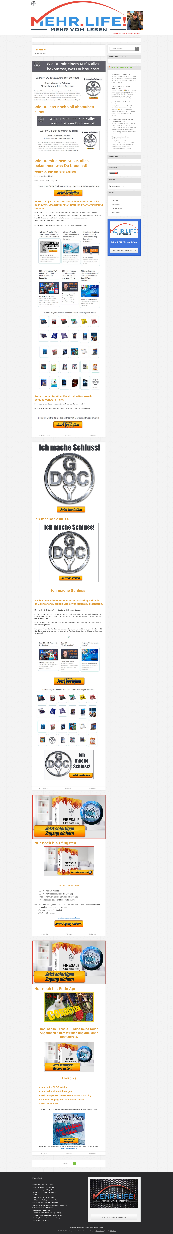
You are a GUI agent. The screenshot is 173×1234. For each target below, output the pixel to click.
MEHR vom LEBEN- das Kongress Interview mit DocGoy (50, 1205)
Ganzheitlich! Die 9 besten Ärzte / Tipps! (45, 1192)
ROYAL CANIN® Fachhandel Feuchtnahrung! (121, 87)
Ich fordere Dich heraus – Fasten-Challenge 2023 (47, 1202)
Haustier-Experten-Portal (121, 67)
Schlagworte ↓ (93, 435)
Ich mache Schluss (51, 519)
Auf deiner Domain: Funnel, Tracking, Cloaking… (47, 1213)
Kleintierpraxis (129, 33)
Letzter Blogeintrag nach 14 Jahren (43, 1185)
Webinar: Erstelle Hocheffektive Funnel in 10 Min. (47, 1215)
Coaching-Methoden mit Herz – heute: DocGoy (46, 1218)
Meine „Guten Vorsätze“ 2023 (41, 1210)
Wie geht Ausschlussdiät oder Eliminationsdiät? (120, 138)
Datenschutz (80, 1227)
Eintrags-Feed (116, 204)
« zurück (65, 1164)
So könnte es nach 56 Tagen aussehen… (44, 1195)
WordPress (113, 1231)
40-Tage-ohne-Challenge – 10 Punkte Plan (45, 1200)
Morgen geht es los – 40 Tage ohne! (43, 1197)
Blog (123, 33)
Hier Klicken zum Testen (124, 250)
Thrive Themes (100, 1231)
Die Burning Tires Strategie (41, 1220)
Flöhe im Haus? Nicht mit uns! (121, 74)
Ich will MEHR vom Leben (114, 1217)
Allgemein (69, 934)
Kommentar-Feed (117, 208)
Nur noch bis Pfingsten (55, 843)
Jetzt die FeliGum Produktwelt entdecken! (121, 103)
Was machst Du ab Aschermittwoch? (43, 1207)
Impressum (73, 1227)
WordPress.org (116, 212)
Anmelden (115, 200)
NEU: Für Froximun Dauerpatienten (43, 1187)
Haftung (87, 1227)
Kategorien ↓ (69, 435)
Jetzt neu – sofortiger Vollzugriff (42, 1190)
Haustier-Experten (117, 33)
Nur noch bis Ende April (56, 989)
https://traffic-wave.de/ (69, 1148)
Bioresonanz (137, 33)
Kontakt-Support (98, 1227)
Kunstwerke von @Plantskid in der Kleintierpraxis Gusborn (122, 120)
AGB (91, 1227)
